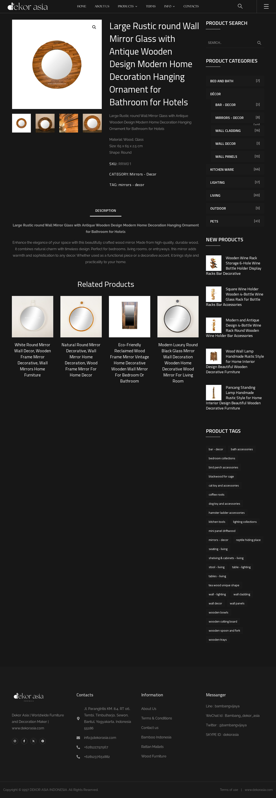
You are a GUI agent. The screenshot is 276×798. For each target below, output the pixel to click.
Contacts (191, 6)
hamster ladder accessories (227, 512)
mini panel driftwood (222, 530)
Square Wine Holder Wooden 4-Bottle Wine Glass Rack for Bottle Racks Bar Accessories (234, 296)
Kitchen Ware (222, 169)
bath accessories (242, 449)
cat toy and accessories (224, 485)
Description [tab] (105, 210)
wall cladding (242, 594)
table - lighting (241, 567)
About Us (102, 6)
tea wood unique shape (224, 585)
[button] (94, 27)
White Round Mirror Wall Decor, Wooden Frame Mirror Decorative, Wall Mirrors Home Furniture (32, 359)
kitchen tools (217, 521)
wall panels (237, 603)
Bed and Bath (221, 81)
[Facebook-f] (24, 741)
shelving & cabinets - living (226, 558)
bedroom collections (222, 458)
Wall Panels (226, 156)
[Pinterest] (42, 741)
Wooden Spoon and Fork (224, 630)
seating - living (218, 549)
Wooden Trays (218, 639)
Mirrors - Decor (143, 174)
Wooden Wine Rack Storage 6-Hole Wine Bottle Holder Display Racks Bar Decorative (233, 265)
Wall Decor (225, 143)
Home (81, 6)
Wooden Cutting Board (223, 621)
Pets (214, 221)
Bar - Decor (225, 104)
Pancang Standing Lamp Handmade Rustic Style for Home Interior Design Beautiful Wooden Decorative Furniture (234, 397)
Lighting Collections (245, 521)
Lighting (217, 182)
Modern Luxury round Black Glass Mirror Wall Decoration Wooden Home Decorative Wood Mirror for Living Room (178, 362)
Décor (215, 93)
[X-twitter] (33, 741)
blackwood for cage (221, 476)
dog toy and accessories (224, 503)
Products (126, 6)
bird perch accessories (223, 467)
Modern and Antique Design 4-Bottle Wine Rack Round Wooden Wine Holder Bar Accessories (233, 327)
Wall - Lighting (217, 594)
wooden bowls (218, 612)
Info (167, 6)
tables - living (217, 576)
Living (215, 195)
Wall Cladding (228, 130)
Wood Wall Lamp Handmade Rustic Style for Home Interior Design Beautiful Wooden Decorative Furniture (235, 361)
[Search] (259, 43)
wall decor (215, 603)
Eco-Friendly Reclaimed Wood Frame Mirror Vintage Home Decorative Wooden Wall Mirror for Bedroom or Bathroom (129, 362)
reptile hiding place (248, 539)
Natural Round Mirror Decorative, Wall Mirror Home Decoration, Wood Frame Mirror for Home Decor (80, 359)
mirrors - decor (131, 185)
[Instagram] (15, 741)
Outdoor (218, 208)
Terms (151, 6)
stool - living (216, 567)
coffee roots (216, 494)
